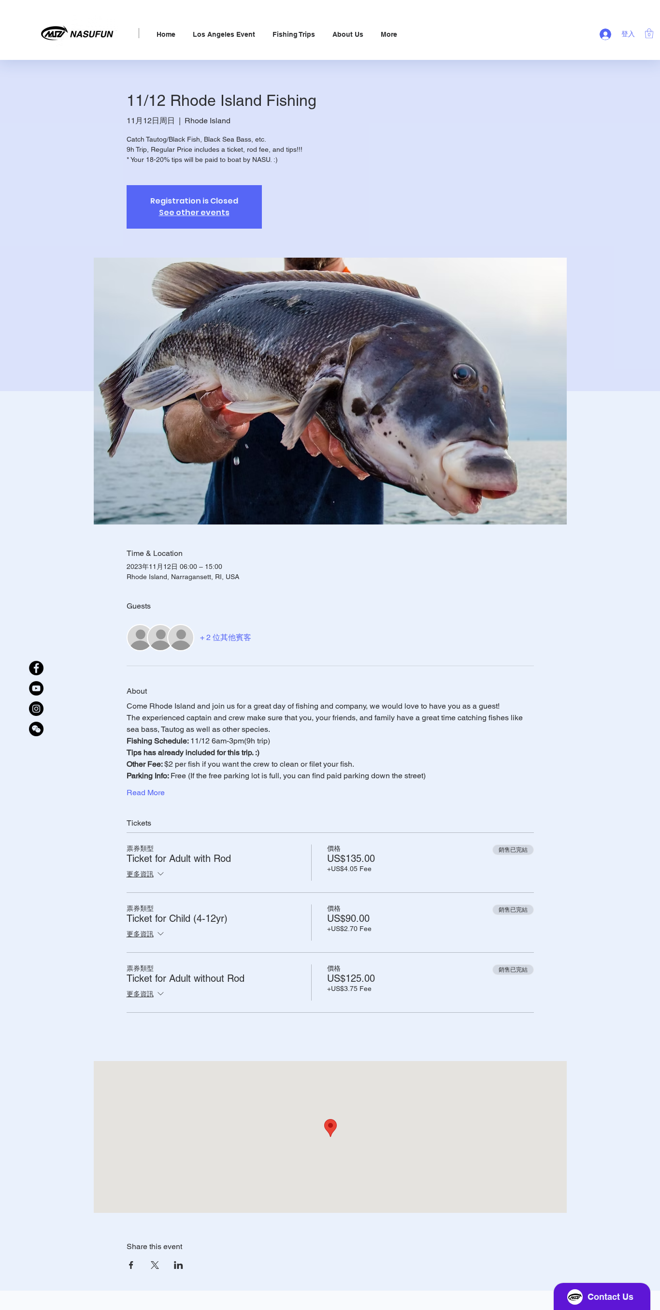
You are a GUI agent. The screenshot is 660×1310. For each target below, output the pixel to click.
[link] (649, 33)
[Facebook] (36, 668)
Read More (146, 792)
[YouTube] (36, 688)
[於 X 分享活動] (154, 1265)
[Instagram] (36, 708)
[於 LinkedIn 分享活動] (178, 1265)
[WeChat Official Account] (36, 729)
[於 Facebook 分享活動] (131, 1265)
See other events (194, 212)
